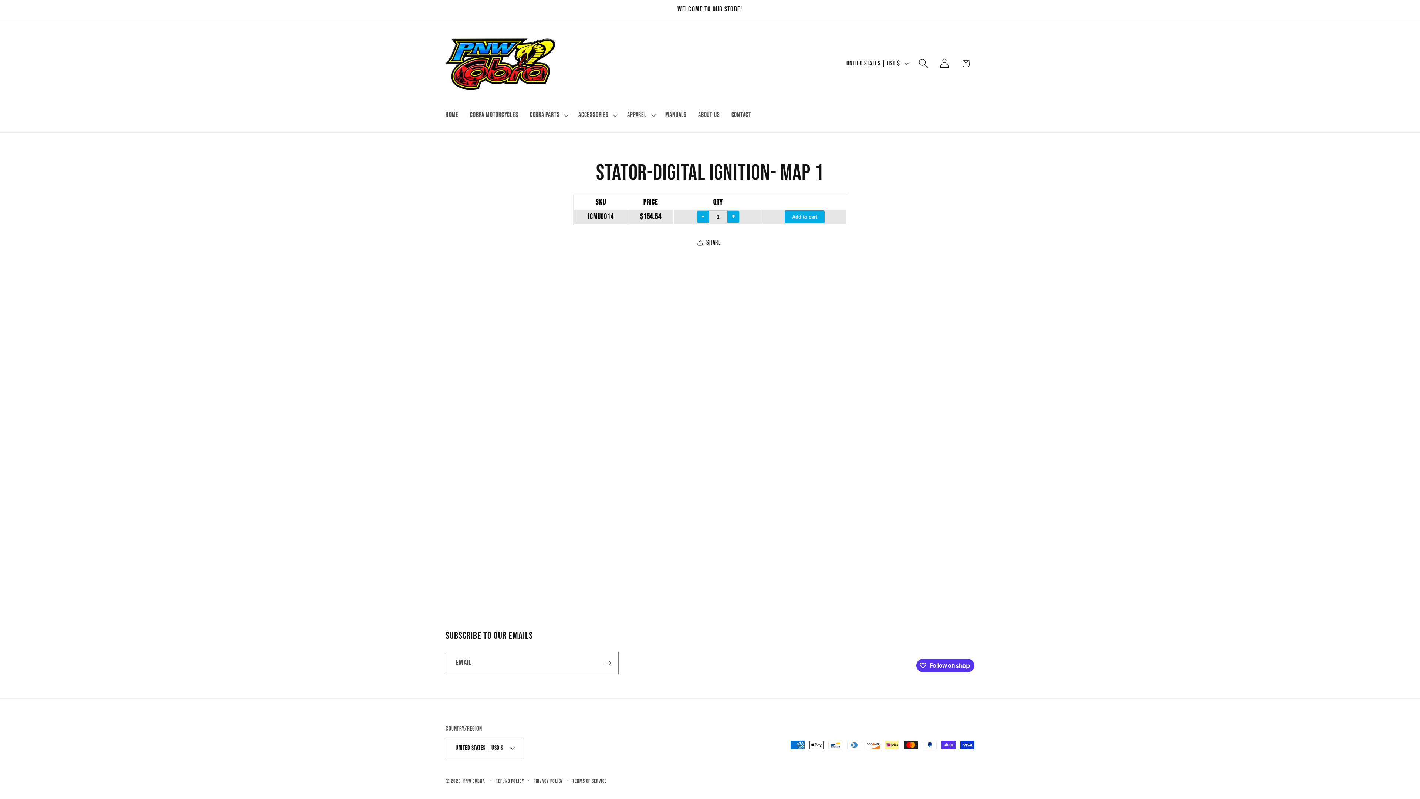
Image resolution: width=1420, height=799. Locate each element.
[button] (548, 115)
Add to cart (804, 217)
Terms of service (589, 781)
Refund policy (510, 781)
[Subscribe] (607, 663)
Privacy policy (549, 781)
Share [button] (713, 242)
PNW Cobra (474, 781)
